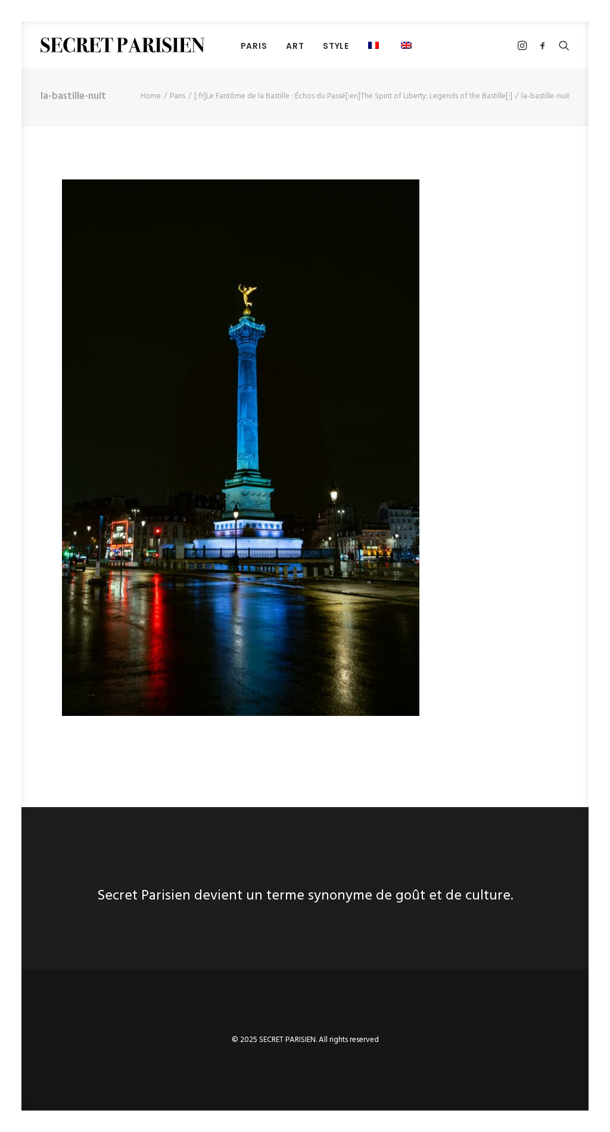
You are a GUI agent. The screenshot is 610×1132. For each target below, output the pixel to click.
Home (151, 96)
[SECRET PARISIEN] (123, 45)
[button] (408, 45)
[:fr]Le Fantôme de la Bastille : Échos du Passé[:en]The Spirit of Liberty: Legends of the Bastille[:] (353, 96)
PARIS (254, 46)
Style (336, 46)
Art (295, 46)
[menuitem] (254, 45)
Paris (177, 96)
